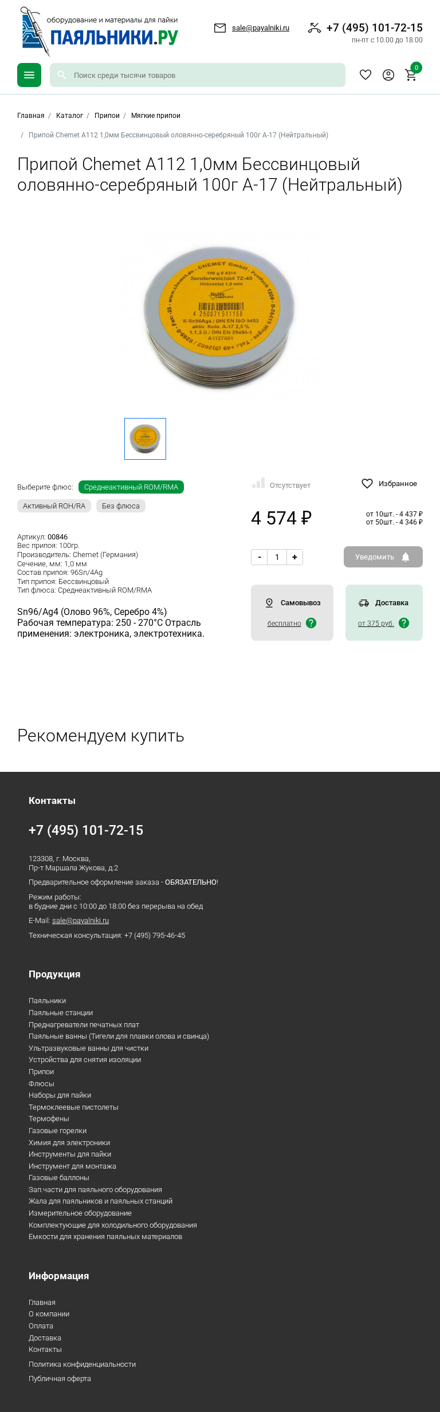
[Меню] (29, 75)
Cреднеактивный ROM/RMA (131, 487)
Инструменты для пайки (70, 1154)
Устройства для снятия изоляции (85, 1059)
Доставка (45, 1338)
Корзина (416, 69)
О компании (49, 1314)
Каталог (69, 116)
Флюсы (41, 1083)
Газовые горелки (58, 1130)
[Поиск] (62, 75)
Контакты (45, 1349)
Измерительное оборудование (80, 1213)
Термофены (49, 1118)
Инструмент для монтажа (72, 1166)
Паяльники (47, 1000)
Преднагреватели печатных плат (84, 1024)
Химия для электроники (69, 1142)
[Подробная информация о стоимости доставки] (311, 623)
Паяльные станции (61, 1012)
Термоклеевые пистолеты (74, 1107)
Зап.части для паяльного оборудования (95, 1189)
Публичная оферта (60, 1378)
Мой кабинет (388, 75)
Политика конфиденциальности (82, 1364)
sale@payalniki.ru (260, 27)
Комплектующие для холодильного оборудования (113, 1225)
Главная (42, 1302)
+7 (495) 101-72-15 (375, 32)
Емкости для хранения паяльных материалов (105, 1236)
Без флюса (121, 506)
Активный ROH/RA (54, 506)
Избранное (365, 75)
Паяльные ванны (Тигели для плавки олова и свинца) (119, 1036)
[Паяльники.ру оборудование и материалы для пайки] (97, 31)
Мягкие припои (155, 116)
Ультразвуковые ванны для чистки (88, 1048)
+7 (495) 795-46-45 (154, 935)
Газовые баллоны (59, 1177)
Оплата (41, 1326)
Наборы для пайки (60, 1095)
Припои (107, 116)
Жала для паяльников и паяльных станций (100, 1201)
